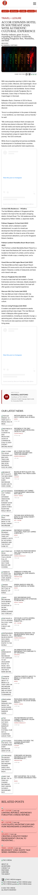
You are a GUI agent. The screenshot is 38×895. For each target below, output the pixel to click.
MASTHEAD (5, 870)
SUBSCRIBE (5, 872)
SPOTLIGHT (14, 11)
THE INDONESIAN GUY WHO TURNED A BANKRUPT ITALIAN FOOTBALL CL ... (24, 719)
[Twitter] (34, 74)
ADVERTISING (5, 866)
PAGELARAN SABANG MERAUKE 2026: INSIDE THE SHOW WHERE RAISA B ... (25, 701)
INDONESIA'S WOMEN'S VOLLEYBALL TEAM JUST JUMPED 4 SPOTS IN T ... (25, 532)
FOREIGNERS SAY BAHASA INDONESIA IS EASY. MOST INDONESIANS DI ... (23, 757)
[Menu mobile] (34, 3)
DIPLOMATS (17, 654)
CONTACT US (5, 868)
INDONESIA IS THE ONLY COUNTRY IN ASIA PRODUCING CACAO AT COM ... (24, 430)
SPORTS (16, 419)
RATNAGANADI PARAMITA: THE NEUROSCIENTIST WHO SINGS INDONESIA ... (24, 634)
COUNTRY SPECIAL (18, 433)
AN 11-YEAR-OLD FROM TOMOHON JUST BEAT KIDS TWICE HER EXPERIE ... (23, 453)
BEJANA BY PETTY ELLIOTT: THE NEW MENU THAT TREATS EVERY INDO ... (25, 473)
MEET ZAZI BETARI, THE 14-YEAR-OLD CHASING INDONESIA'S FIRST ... (25, 778)
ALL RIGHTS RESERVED (8, 890)
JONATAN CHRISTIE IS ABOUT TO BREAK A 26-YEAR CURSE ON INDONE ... (25, 678)
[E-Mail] (36, 74)
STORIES (23, 11)
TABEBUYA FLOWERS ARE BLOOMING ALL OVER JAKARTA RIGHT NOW (24, 573)
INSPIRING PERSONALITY (20, 456)
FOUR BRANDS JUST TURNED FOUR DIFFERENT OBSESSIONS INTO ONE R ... (24, 492)
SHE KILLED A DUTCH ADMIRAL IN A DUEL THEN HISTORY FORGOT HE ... (24, 620)
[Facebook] (29, 74)
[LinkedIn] (32, 74)
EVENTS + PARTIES (18, 495)
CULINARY (16, 476)
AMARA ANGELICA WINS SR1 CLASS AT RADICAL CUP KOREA (24, 585)
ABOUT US (4, 864)
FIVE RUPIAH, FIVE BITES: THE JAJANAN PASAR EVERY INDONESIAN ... (24, 742)
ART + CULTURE (17, 520)
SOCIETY (5, 11)
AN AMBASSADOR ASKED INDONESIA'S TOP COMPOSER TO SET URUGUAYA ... (25, 651)
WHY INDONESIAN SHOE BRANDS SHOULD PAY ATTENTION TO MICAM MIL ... (25, 599)
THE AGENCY (5, 874)
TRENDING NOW (18, 576)
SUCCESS (31, 11)
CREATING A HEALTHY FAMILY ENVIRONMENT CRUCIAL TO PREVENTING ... (14, 838)
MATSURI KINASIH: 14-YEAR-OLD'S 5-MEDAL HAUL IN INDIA (24, 416)
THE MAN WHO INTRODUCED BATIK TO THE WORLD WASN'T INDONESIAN (24, 517)
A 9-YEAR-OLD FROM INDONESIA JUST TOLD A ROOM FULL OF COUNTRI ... (25, 552)
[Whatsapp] (26, 74)
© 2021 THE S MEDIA (8, 888)
